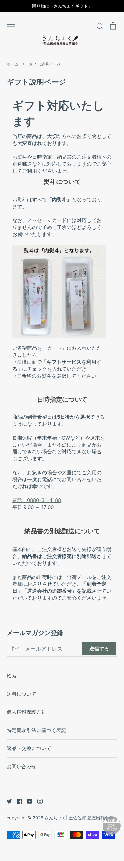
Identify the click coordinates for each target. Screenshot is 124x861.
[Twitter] (7, 801)
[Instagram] (37, 801)
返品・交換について (29, 748)
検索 (12, 676)
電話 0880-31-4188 (36, 500)
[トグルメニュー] (11, 26)
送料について (21, 694)
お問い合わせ (21, 766)
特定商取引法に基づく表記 (36, 730)
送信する (99, 649)
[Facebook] (17, 801)
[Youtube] (27, 801)
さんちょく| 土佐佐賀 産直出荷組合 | (80, 817)
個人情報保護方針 (26, 712)
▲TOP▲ (111, 820)
